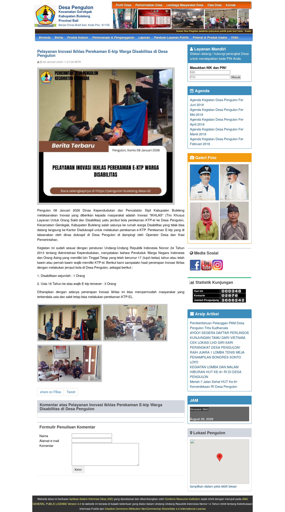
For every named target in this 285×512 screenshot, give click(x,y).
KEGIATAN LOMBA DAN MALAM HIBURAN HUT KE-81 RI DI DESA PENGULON (215, 371)
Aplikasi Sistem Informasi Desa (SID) (91, 499)
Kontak (231, 5)
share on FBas (50, 391)
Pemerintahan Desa (148, 5)
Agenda (202, 91)
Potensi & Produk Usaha (210, 37)
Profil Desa (123, 5)
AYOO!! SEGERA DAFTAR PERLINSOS (219, 332)
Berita (59, 37)
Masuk (236, 77)
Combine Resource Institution (182, 499)
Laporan (144, 37)
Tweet (71, 391)
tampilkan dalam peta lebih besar (213, 486)
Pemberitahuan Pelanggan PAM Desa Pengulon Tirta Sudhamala (217, 325)
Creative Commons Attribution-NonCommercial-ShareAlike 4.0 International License (155, 508)
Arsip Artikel (206, 314)
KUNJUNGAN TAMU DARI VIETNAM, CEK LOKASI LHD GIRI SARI (218, 340)
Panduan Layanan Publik (171, 37)
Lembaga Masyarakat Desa (185, 5)
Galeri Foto (205, 157)
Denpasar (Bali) (199, 409)
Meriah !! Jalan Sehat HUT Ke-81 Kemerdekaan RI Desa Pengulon (214, 384)
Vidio (234, 37)
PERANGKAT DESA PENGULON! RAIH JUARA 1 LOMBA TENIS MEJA (217, 349)
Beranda (45, 37)
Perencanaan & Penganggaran (113, 37)
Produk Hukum (77, 37)
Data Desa (215, 5)
